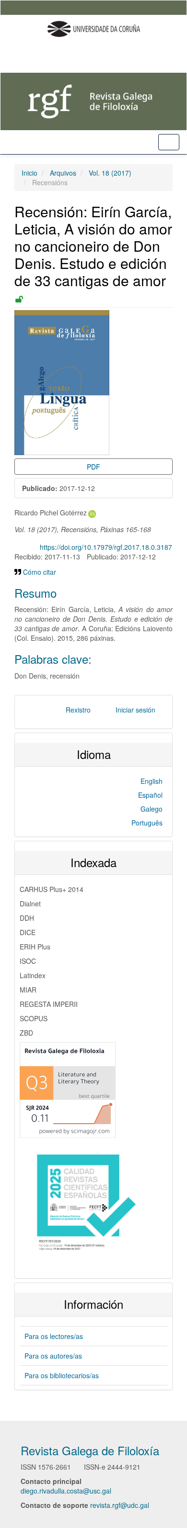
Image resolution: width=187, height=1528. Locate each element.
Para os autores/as (53, 1356)
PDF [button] (93, 466)
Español (150, 795)
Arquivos (63, 173)
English (151, 781)
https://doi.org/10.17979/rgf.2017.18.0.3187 (106, 547)
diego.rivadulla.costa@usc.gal (66, 1490)
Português (147, 822)
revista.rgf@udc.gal (119, 1505)
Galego (151, 809)
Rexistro (78, 709)
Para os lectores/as (53, 1336)
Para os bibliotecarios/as (61, 1375)
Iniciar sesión (135, 709)
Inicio (29, 173)
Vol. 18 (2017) (110, 173)
